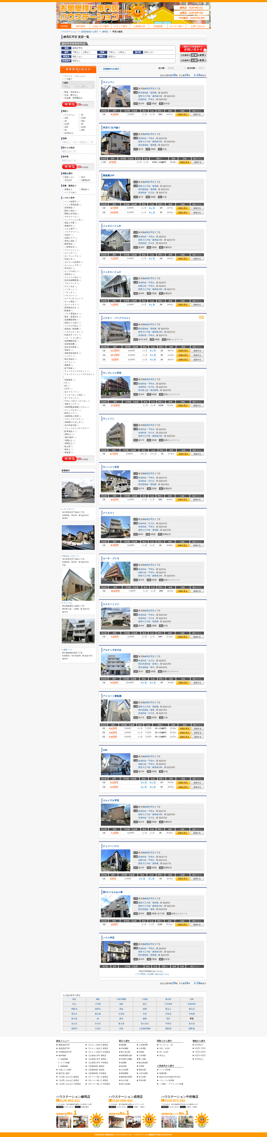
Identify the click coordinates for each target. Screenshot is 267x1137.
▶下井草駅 (141, 1055)
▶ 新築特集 (162, 1073)
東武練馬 (154, 390)
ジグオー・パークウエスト (117, 318)
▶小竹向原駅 (142, 1073)
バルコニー (70, 295)
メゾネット (70, 289)
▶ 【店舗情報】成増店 (94, 1070)
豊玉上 (168, 1009)
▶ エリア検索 (64, 1063)
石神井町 (192, 1004)
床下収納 (69, 368)
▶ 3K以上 (161, 1055)
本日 (83, 177)
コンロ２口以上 (72, 326)
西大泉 (74, 1019)
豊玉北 (192, 1009)
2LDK (66, 124)
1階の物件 (70, 437)
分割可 (68, 235)
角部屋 (68, 452)
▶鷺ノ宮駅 (141, 1059)
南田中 (74, 1029)
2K (65, 121)
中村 (145, 1014)
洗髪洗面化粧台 (72, 353)
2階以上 (69, 434)
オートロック (71, 398)
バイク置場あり (72, 313)
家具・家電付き (72, 317)
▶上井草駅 (141, 1048)
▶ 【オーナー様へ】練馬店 (96, 1077)
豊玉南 (98, 1014)
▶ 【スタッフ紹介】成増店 (96, 1048)
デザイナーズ (71, 217)
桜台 (152, 667)
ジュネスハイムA (112, 272)
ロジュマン (108, 82)
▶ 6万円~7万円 (199, 1048)
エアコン (69, 362)
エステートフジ (111, 604)
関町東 (192, 1029)
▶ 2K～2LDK (162, 1052)
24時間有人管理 (72, 416)
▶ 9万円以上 (198, 1059)
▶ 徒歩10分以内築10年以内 (168, 1077)
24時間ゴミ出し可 (73, 422)
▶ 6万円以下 (198, 1045)
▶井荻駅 (140, 1052)
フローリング (71, 283)
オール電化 (70, 301)
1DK (66, 118)
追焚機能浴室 (71, 341)
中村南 (192, 1014)
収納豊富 (69, 380)
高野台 (98, 1009)
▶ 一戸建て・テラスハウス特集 (170, 1084)
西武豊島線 (143, 93)
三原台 (98, 1029)
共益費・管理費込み (73, 98)
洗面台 (68, 350)
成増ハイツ (67, 650)
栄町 (121, 1004)
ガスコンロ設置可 (73, 262)
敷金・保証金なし (72, 92)
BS (67, 386)
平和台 (151, 99)
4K (65, 130)
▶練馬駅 (123, 1045)
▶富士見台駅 (124, 1052)
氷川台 (151, 192)
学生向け (69, 268)
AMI (105, 750)
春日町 (168, 999)
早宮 (152, 88)
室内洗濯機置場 (72, 280)
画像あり (68, 189)
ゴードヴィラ (68, 509)
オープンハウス (72, 256)
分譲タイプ (70, 238)
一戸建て (68, 79)
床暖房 (68, 365)
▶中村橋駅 (123, 1048)
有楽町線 (142, 99)
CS (67, 383)
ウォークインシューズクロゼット (78, 375)
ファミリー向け (72, 277)
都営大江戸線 (144, 96)
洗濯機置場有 (71, 319)
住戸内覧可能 (71, 425)
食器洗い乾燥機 (72, 329)
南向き (68, 449)
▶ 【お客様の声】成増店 (95, 1059)
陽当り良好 (70, 210)
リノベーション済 (73, 220)
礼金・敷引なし (71, 95)
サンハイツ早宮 (111, 467)
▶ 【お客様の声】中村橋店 (96, 1063)
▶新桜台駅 (141, 1070)
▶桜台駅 (123, 1066)
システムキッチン (73, 332)
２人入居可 (70, 229)
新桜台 (155, 664)
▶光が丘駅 (123, 1080)
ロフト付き (70, 286)
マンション (81, 76)
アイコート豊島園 (112, 696)
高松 (121, 1009)
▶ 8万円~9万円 (199, 1055)
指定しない (70, 177)
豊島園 (153, 93)
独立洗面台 (70, 359)
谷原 (121, 1029)
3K (82, 124)
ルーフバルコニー (73, 298)
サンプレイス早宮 (112, 373)
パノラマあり (70, 192)
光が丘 (74, 1024)
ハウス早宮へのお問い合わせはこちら (152, 974)
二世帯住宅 (70, 247)
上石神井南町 (145, 1029)
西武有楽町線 (144, 664)
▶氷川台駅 (141, 1077)
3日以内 (68, 180)
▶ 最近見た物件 (63, 1073)
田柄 (145, 1009)
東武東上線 (143, 390)
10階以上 (69, 440)
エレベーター (71, 304)
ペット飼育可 (71, 201)
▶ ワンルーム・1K (165, 1045)
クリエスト (108, 513)
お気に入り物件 (101, 26)
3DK (66, 127)
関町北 (74, 1009)
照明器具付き (71, 307)
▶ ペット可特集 (163, 1070)
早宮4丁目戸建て (111, 127)
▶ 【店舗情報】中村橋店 (95, 1073)
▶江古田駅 (123, 1070)
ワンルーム (69, 115)
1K (82, 115)
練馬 (152, 710)
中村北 (168, 1014)
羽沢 (168, 1019)
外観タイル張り (72, 323)
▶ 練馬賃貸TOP (63, 1045)
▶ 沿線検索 (63, 1059)
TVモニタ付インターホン (77, 401)
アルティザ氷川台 (112, 650)
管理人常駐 (70, 241)
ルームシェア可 (72, 265)
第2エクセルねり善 (113, 892)
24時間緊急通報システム (76, 407)
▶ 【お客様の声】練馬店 (95, 1055)
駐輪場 (68, 310)
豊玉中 (74, 1014)
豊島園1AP (108, 175)
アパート (68, 76)
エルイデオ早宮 (111, 800)
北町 (192, 999)
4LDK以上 (68, 133)
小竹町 (98, 1004)
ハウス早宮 (108, 937)
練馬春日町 (157, 96)
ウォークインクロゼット (76, 371)
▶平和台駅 (141, 1080)
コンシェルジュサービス (76, 428)
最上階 (68, 446)
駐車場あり (70, 431)
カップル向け (71, 271)
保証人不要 (70, 223)
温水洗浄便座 (71, 347)
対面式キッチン (72, 335)
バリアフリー (71, 232)
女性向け (69, 274)
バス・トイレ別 (72, 338)
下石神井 (168, 1004)
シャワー (69, 356)
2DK (83, 121)
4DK (83, 130)
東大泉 (121, 1024)
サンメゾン (108, 418)
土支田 (121, 1014)
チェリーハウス (111, 846)
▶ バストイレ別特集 (165, 1080)
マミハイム (67, 603)
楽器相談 (69, 207)
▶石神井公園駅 (125, 1059)
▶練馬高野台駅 (125, 1055)
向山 (74, 1004)
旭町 (98, 999)
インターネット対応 (74, 395)
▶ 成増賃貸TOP (63, 1048)
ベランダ (69, 292)
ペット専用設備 (72, 204)
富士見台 (145, 1024)
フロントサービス (73, 419)
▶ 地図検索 (63, 1066)
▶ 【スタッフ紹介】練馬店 (96, 1045)
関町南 (168, 1029)
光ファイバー (71, 392)
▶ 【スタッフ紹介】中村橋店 (97, 1052)
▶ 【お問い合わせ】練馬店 (67, 1077)
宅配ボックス (71, 404)
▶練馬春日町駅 (125, 1077)
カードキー (70, 253)
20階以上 (69, 443)
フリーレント (71, 250)
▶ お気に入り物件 (64, 1070)
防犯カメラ (70, 413)
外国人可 (69, 259)
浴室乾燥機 (70, 344)
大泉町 (145, 999)
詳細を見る (182, 114)
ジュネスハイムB (112, 226)
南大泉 (192, 1024)
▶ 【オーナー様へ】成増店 (96, 1080)
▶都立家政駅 (142, 1063)
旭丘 (74, 999)
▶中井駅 (140, 1066)
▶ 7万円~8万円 (199, 1052)
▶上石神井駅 (142, 1045)
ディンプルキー (72, 410)
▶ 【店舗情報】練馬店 (94, 1066)
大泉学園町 (121, 999)
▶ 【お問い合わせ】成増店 (67, 1080)
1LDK (83, 118)
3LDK (83, 127)
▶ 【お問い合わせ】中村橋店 (68, 1084)
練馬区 (147, 88)
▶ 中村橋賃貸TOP (64, 1052)
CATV (68, 389)
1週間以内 (85, 180)
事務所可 (69, 226)
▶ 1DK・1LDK (163, 1048)
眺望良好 (69, 244)
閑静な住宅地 (71, 213)
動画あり (85, 189)
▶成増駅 (123, 1063)
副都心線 (142, 286)
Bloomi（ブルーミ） (71, 556)
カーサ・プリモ (111, 558)
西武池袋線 (143, 667)
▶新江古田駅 (124, 1084)
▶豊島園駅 (123, 1073)
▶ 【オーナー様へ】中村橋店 (97, 1084)
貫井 (121, 1019)
